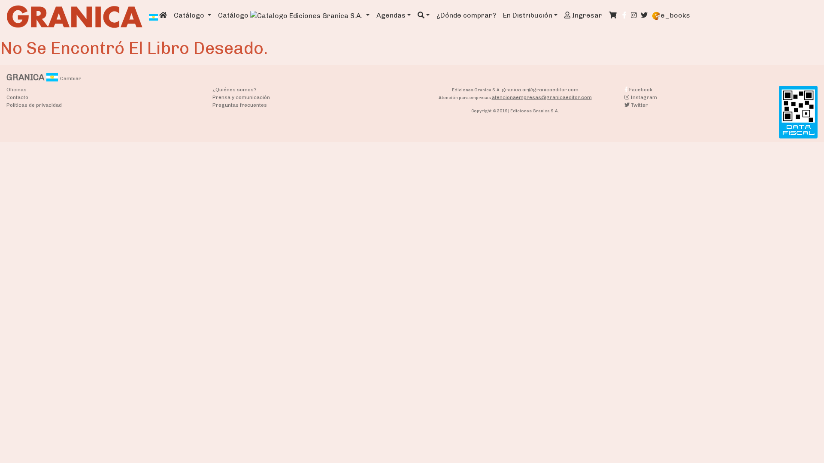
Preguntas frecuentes (239, 105)
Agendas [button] (391, 15)
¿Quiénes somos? (234, 90)
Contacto (17, 97)
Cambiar (70, 78)
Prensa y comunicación (241, 97)
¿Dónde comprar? (466, 15)
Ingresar (586, 15)
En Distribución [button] (527, 15)
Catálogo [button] (190, 15)
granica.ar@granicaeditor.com (540, 90)
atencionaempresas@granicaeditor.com (542, 97)
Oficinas (16, 90)
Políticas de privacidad (34, 105)
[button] (423, 15)
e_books (675, 15)
